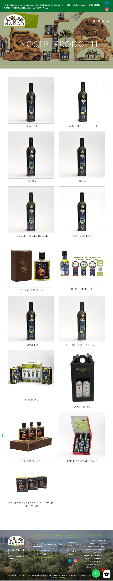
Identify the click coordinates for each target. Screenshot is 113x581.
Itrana (82, 180)
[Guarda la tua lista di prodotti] (98, 21)
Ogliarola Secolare (82, 344)
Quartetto (82, 406)
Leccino (31, 181)
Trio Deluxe (31, 461)
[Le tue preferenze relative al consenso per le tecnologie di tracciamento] (2, 435)
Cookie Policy (82, 575)
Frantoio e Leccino (82, 126)
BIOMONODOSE (82, 289)
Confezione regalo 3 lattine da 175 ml (31, 504)
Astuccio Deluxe (31, 290)
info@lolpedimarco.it (78, 5)
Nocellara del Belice (31, 235)
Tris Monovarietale (82, 461)
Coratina (31, 344)
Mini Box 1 (31, 399)
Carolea (31, 126)
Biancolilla (82, 235)
